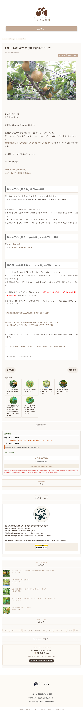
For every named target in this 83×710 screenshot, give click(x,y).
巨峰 (25, 630)
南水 (69, 56)
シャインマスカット (59, 630)
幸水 (50, 630)
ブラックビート (16, 630)
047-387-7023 (41, 458)
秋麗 (30, 630)
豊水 (75, 56)
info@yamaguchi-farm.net (41, 466)
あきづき (6, 630)
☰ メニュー (41, 29)
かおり (70, 630)
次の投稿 (10, 370)
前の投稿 (72, 370)
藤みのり (62, 56)
